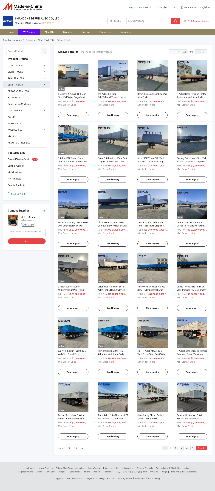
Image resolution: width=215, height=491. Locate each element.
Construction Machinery (19, 103)
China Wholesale (95, 468)
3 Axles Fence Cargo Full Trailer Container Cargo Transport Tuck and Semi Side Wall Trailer (192, 354)
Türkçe (164, 471)
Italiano (87, 471)
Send (26, 241)
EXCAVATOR (14, 97)
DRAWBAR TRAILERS (18, 91)
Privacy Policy (154, 478)
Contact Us (105, 31)
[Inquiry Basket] (175, 7)
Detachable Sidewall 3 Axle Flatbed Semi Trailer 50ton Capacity (190, 418)
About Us (49, 31)
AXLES (11, 116)
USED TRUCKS (15, 110)
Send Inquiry (73, 115)
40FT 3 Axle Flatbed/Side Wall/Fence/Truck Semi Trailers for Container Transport (152, 354)
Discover (86, 31)
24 (69, 448)
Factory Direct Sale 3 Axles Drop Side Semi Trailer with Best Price (71, 418)
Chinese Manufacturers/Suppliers (70, 468)
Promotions (125, 31)
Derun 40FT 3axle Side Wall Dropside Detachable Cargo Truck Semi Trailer (150, 161)
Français (61, 471)
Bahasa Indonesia (190, 471)
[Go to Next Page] (204, 52)
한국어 (128, 471)
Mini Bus (12, 136)
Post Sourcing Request (198, 20)
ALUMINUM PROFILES (19, 142)
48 (82, 448)
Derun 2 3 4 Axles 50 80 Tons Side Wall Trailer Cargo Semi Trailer (72, 97)
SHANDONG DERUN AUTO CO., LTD (37, 18)
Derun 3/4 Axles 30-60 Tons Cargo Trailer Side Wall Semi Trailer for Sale (190, 225)
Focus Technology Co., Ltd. (87, 478)
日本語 (137, 471)
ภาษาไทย (154, 471)
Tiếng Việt (174, 471)
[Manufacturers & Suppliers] (23, 6)
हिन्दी (145, 471)
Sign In (132, 7)
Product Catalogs (19, 194)
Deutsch (96, 471)
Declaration (140, 478)
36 (75, 448)
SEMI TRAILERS (15, 84)
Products (30, 31)
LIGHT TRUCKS (15, 71)
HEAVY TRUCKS (15, 65)
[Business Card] (44, 211)
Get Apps (189, 7)
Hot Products (30, 468)
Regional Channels (145, 468)
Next (200, 448)
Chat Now (29, 224)
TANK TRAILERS (16, 78)
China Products (46, 468)
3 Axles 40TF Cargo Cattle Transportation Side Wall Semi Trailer (72, 161)
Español (39, 471)
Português (50, 471)
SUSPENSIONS (15, 123)
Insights (187, 468)
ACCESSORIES (15, 129)
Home (11, 31)
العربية (119, 471)
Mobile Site (175, 468)
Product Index (162, 468)
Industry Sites (127, 468)
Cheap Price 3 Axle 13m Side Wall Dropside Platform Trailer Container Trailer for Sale (191, 290)
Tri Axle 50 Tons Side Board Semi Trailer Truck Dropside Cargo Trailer (150, 225)
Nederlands (108, 471)
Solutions (67, 31)
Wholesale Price (112, 468)
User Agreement (125, 478)
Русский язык (74, 471)
